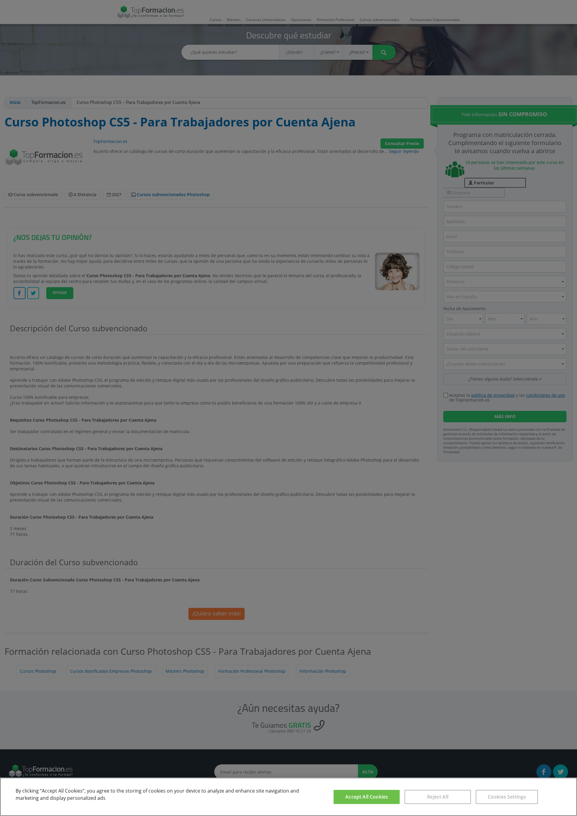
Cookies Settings (507, 796)
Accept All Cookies (366, 796)
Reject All (437, 796)
